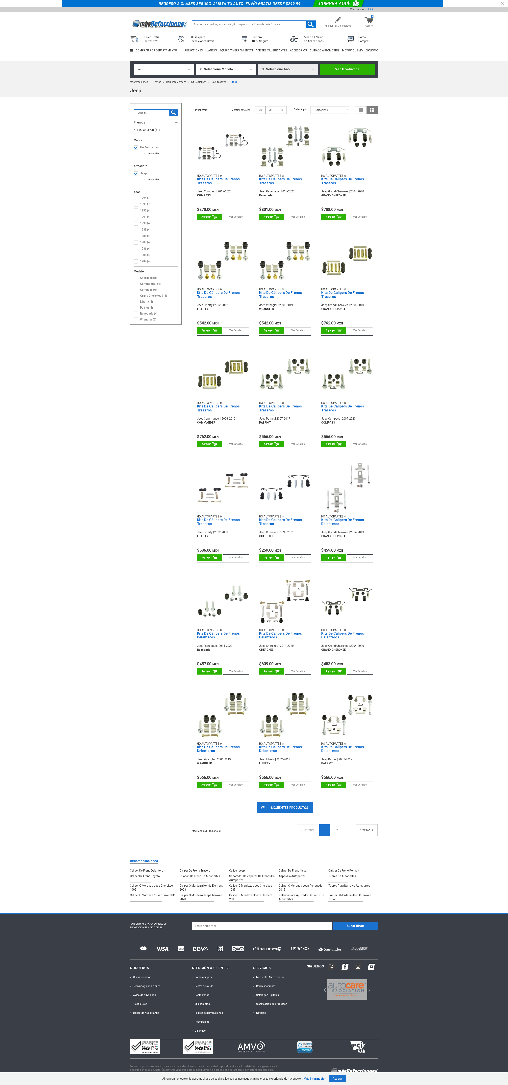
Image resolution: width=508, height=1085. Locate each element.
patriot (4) (146, 307)
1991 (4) (145, 216)
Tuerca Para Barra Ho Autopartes (349, 885)
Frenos (157, 82)
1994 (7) (145, 197)
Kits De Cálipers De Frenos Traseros (218, 181)
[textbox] (254, 24)
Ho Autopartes (218, 82)
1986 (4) (145, 248)
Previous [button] (323, 989)
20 (260, 110)
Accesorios (298, 50)
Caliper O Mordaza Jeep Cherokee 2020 (201, 897)
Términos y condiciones (146, 986)
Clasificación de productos (271, 1003)
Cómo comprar (203, 977)
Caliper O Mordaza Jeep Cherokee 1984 (349, 897)
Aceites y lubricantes (271, 50)
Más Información (315, 1078)
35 (270, 110)
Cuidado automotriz (325, 50)
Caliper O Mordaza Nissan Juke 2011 (153, 895)
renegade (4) (149, 313)
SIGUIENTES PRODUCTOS (289, 808)
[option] (347, 989)
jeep (234, 82)
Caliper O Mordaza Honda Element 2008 (201, 887)
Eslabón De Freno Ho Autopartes (200, 876)
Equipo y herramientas (236, 50)
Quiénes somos (142, 977)
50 (281, 110)
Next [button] (369, 989)
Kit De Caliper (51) (147, 129)
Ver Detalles (236, 216)
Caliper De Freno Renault (343, 870)
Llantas (211, 50)
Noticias (261, 1012)
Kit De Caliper (198, 82)
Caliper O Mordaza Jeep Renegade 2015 (300, 887)
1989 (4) (145, 229)
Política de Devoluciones (209, 1012)
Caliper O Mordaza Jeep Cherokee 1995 (151, 887)
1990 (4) (145, 223)
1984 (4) (145, 261)
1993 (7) (145, 204)
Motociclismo (352, 50)
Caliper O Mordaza (176, 82)
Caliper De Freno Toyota (145, 876)
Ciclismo (372, 50)
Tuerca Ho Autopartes (342, 876)
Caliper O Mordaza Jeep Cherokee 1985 (250, 887)
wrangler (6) (148, 319)
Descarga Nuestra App (146, 1012)
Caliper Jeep (237, 870)
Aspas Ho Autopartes (292, 876)
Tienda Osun (140, 1003)
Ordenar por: (300, 109)
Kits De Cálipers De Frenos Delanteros (342, 522)
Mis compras (357, 9)
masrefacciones (139, 82)
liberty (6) (146, 301)
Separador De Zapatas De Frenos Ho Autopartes (252, 878)
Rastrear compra (265, 986)
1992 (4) (145, 210)
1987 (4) (145, 242)
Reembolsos (202, 1021)
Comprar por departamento (156, 50)
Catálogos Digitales (267, 994)
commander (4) (150, 283)
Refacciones (194, 50)
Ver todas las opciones (151, 153)
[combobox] (164, 69)
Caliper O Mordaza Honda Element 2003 (250, 897)
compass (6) (148, 289)
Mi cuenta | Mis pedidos (270, 977)
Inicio (371, 9)
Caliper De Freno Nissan (293, 870)
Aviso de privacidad (144, 994)
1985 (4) (145, 255)
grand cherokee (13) (153, 295)
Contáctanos (202, 994)
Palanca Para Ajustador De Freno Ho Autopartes (301, 897)
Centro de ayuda (204, 986)
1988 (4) (145, 235)
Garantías (200, 1030)
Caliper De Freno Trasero (195, 870)
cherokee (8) (148, 277)
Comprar (209, 217)
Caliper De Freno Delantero (146, 870)
